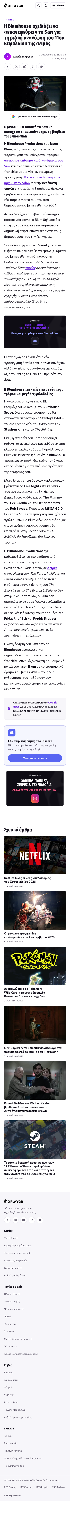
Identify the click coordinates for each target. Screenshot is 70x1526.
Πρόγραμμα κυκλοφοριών (18, 1253)
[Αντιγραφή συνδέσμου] (41, 66)
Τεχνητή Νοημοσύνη (14, 1409)
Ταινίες (9, 19)
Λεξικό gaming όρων (14, 1275)
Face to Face (11, 1402)
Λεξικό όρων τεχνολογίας (18, 1417)
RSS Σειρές (42, 1487)
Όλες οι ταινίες (12, 1293)
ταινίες (30, 268)
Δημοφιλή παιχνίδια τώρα (17, 1245)
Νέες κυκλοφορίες (14, 1309)
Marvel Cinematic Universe (18, 1338)
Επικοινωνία (10, 1443)
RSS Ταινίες (26, 1487)
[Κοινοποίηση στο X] (16, 66)
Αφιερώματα (11, 1379)
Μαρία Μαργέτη (23, 56)
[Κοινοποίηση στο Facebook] (7, 66)
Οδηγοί (8, 1387)
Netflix (7, 1316)
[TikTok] (32, 1220)
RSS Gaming (10, 1487)
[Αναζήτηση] (38, 5)
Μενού (60, 5)
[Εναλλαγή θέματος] (46, 5)
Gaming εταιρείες (13, 1267)
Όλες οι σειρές (12, 1301)
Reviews (8, 1372)
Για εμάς (8, 1435)
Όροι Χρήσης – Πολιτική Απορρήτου (23, 1458)
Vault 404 (9, 1394)
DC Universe (10, 1346)
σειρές (52, 568)
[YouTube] (23, 1220)
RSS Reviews (58, 1487)
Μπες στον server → (35, 757)
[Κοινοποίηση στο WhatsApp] (24, 66)
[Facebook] (7, 1220)
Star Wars (9, 1331)
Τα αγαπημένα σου (14, 1465)
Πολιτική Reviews (13, 1450)
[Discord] (40, 1220)
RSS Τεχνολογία (12, 1495)
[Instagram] (15, 1220)
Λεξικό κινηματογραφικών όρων (21, 1353)
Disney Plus (10, 1323)
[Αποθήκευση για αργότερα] (33, 66)
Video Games (11, 1237)
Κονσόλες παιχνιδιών (15, 1260)
